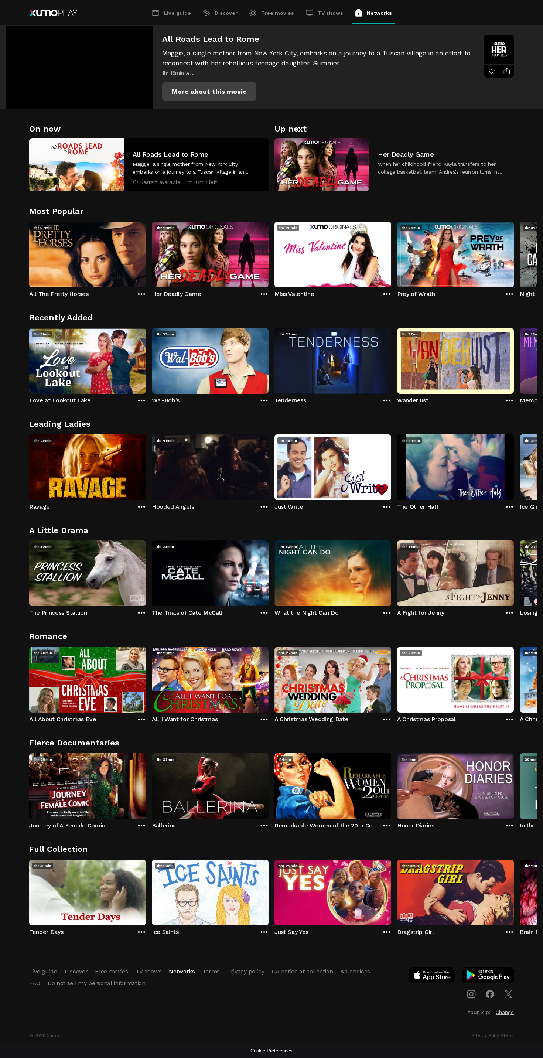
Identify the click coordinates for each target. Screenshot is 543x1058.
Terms (211, 971)
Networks (379, 13)
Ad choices (355, 971)
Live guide (177, 13)
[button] (209, 91)
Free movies (277, 13)
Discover (226, 13)
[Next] (514, 253)
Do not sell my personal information (97, 983)
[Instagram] (471, 994)
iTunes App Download (432, 976)
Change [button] (505, 1012)
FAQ (34, 983)
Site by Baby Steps (492, 1035)
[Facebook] (489, 994)
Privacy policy (245, 971)
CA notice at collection (302, 971)
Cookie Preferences (271, 1051)
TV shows (330, 13)
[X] (508, 994)
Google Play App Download (488, 976)
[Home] (53, 13)
